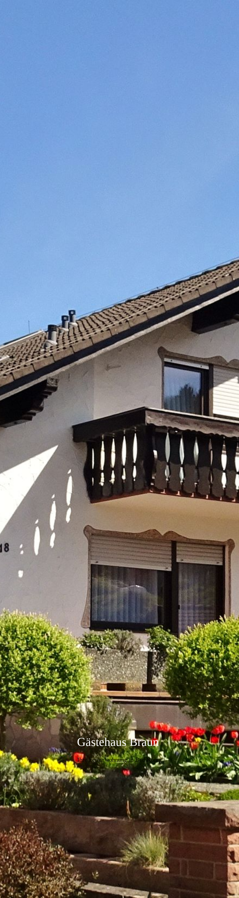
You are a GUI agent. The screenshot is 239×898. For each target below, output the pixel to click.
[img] (119, 449)
